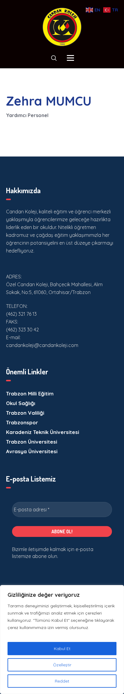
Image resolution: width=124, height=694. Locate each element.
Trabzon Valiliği (25, 413)
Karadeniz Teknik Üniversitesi (42, 432)
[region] (62, 639)
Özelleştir (62, 665)
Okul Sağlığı (20, 403)
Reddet (62, 681)
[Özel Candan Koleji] (62, 27)
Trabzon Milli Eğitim (30, 393)
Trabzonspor (22, 422)
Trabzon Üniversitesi (31, 441)
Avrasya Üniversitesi (31, 451)
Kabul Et (62, 648)
